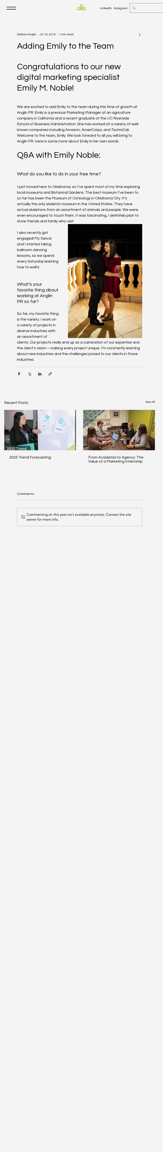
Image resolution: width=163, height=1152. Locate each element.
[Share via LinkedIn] (40, 374)
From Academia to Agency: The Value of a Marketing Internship (115, 459)
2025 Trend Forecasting (30, 457)
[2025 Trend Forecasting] (40, 430)
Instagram (121, 8)
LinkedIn (106, 8)
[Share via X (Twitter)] (29, 374)
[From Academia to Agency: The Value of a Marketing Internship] (119, 430)
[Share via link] (50, 374)
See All (150, 402)
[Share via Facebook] (19, 374)
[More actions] (139, 34)
